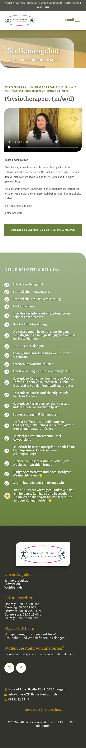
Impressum (32, 710)
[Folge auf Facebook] (21, 668)
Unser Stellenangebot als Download (43, 229)
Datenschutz (52, 710)
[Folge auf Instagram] (9, 668)
